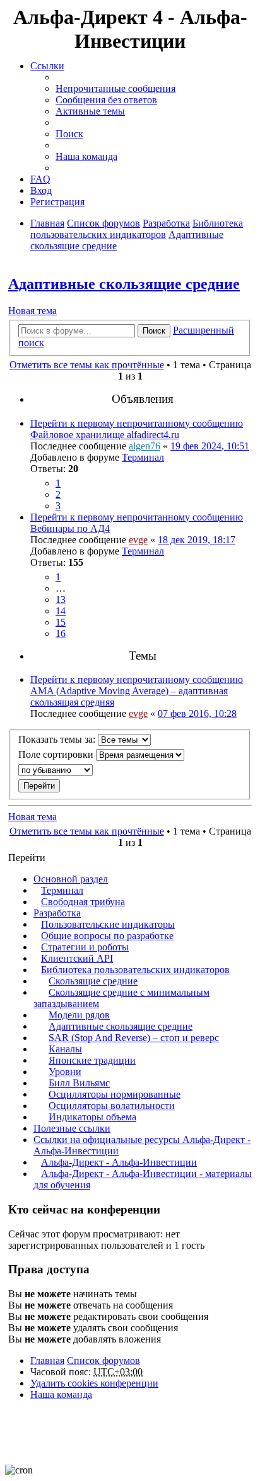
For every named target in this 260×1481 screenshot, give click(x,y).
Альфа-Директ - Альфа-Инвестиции (119, 1162)
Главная (47, 1360)
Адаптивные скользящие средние (124, 284)
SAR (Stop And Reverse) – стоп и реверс (134, 1037)
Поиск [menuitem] (69, 133)
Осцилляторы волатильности (112, 1105)
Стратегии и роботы (85, 947)
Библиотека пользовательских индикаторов (135, 969)
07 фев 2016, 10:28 (197, 713)
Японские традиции (92, 1060)
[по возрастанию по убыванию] (130, 770)
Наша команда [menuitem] (86, 156)
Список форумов (103, 1360)
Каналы (65, 1049)
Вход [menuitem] (41, 190)
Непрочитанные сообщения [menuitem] (115, 88)
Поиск (154, 330)
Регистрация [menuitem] (57, 201)
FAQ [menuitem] (40, 179)
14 (61, 610)
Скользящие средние (93, 981)
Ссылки (47, 65)
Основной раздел (70, 879)
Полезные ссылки (71, 1128)
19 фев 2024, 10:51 (209, 446)
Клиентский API (77, 958)
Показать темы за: (58, 739)
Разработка (57, 913)
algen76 (144, 446)
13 (61, 599)
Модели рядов (79, 1015)
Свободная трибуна (83, 901)
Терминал (143, 457)
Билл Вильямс (79, 1083)
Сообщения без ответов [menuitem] (106, 99)
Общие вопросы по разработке (107, 935)
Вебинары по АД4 (70, 528)
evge (138, 539)
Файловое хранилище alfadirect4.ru (104, 434)
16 (61, 633)
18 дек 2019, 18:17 (196, 539)
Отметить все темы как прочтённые (86, 364)
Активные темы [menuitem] (90, 111)
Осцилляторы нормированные (114, 1094)
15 (61, 622)
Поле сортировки (57, 754)
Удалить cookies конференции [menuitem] (94, 1383)
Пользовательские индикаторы (108, 924)
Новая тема (32, 310)
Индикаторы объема (92, 1117)
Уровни (65, 1071)
